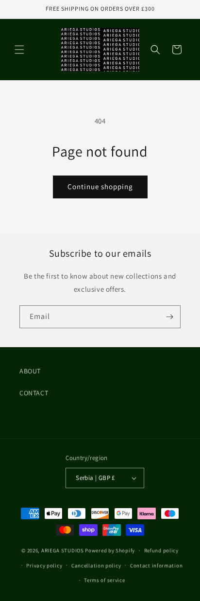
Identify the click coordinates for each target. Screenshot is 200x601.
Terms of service (104, 580)
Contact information (156, 565)
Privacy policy (44, 565)
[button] (19, 49)
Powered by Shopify (110, 550)
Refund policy (161, 550)
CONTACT (33, 393)
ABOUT (30, 371)
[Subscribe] (169, 316)
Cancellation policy (96, 565)
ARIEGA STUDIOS (62, 550)
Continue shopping (100, 186)
